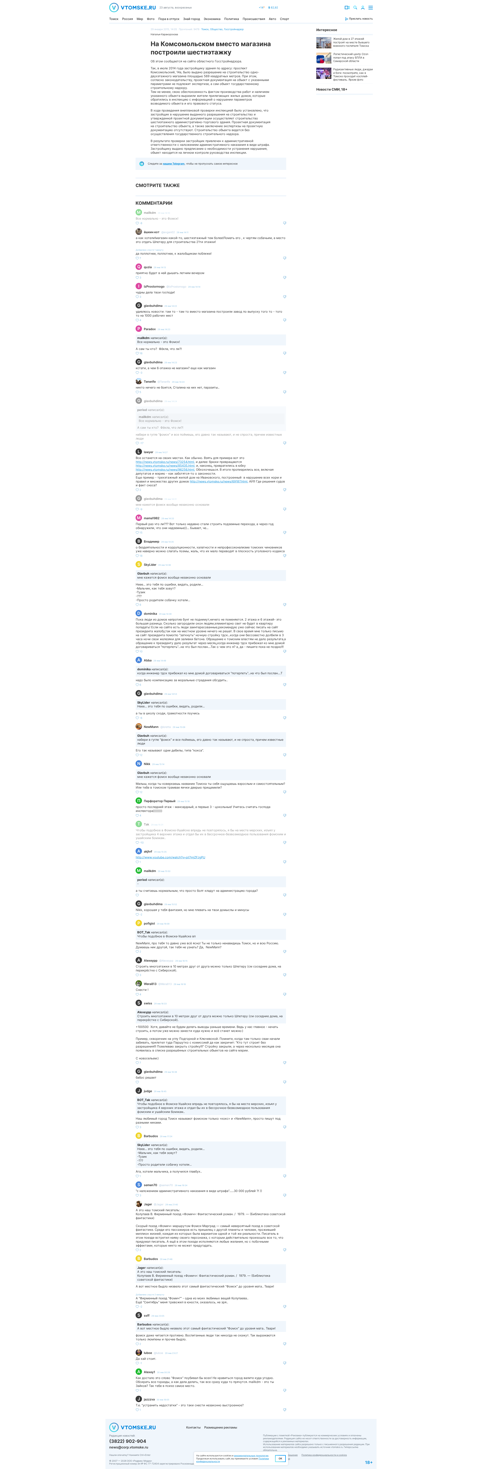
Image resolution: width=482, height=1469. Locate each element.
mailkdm (150, 213)
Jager (148, 1204)
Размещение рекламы (220, 1427)
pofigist (149, 923)
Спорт (284, 19)
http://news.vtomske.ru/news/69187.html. (219, 481)
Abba (148, 660)
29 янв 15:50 (164, 871)
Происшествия (254, 19)
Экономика (212, 19)
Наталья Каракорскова (164, 34)
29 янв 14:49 (159, 660)
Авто (272, 19)
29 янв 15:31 (157, 824)
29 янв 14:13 (160, 267)
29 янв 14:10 (164, 213)
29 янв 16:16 (180, 984)
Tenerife (150, 381)
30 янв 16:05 (163, 1399)
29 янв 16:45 (160, 1091)
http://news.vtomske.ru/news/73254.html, (165, 462)
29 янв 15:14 (158, 764)
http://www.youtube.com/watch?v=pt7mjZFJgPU (170, 857)
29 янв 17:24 (166, 1136)
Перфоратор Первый (159, 801)
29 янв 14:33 (167, 518)
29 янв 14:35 (167, 542)
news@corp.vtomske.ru (128, 1447)
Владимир (151, 541)
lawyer (148, 452)
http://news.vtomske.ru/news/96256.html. (165, 469)
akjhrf (148, 851)
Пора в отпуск (168, 19)
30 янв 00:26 (163, 1372)
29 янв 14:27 (161, 452)
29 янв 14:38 (164, 565)
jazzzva (149, 1399)
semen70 (150, 1185)
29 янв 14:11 (182, 232)
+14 (262, 7)
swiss (148, 1003)
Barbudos (151, 1136)
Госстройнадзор (234, 29)
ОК (280, 1458)
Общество (216, 29)
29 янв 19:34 (181, 1185)
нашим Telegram (174, 163)
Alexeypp (150, 960)
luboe (148, 1353)
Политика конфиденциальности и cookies (324, 1455)
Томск (113, 19)
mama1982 (151, 518)
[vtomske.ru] (132, 7)
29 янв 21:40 (171, 1204)
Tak (146, 824)
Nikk (147, 764)
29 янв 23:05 (157, 1316)
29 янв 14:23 (164, 329)
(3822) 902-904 (127, 1441)
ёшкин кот (151, 232)
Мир (140, 19)
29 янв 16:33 (160, 1003)
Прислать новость (360, 18)
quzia (148, 267)
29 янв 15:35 (160, 852)
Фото (151, 19)
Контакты (193, 1427)
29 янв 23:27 (171, 1353)
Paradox (150, 329)
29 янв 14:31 (170, 499)
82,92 (273, 7)
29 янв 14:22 (170, 306)
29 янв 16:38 (170, 1072)
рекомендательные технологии (251, 1455)
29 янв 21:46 (166, 1259)
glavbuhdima (153, 306)
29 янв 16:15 (181, 961)
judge (148, 1091)
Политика (231, 19)
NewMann (151, 727)
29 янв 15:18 (183, 801)
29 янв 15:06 (179, 727)
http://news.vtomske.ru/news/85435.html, (165, 465)
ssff (146, 1315)
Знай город (191, 19)
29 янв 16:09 (163, 923)
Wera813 (150, 984)
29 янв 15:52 (170, 904)
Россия (127, 19)
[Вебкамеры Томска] (347, 7)
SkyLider (150, 565)
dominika (150, 613)
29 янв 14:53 (170, 694)
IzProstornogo (154, 286)
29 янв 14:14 (194, 287)
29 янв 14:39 (165, 614)
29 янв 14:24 (178, 382)
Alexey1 (149, 1372)
